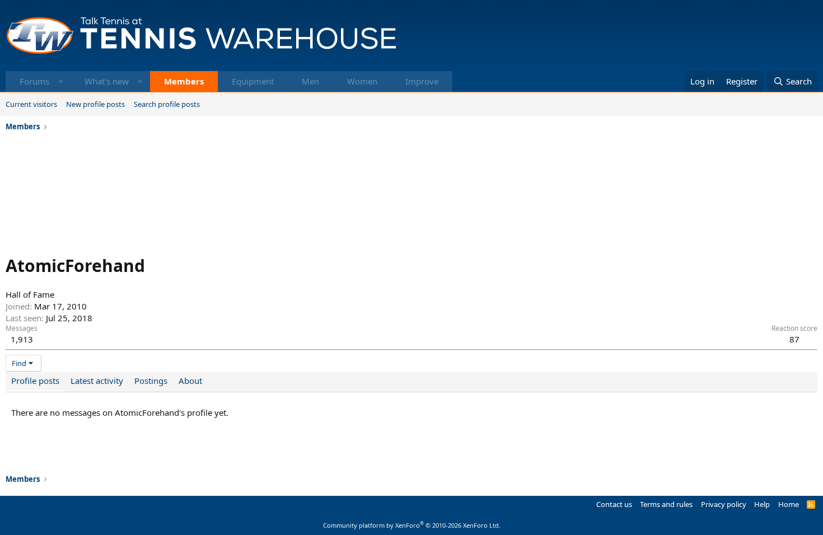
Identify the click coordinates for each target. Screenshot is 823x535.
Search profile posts (167, 104)
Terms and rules (666, 504)
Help (762, 504)
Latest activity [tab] (97, 380)
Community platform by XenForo (412, 525)
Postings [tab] (150, 380)
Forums (34, 81)
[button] (61, 81)
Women (362, 81)
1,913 (22, 339)
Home (788, 504)
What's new (107, 81)
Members (184, 81)
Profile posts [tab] (35, 380)
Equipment (253, 81)
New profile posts (95, 104)
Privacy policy (723, 504)
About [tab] (190, 380)
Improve (421, 81)
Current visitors (31, 104)
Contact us (614, 504)
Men (310, 81)
